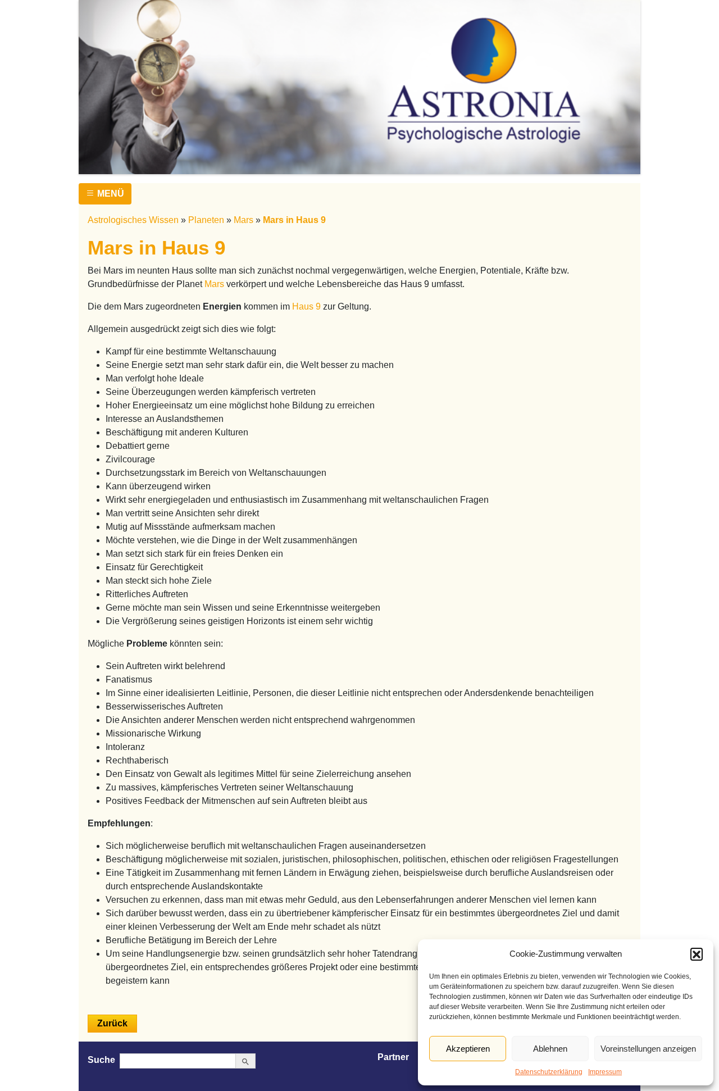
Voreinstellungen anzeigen (648, 1048)
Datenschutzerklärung (549, 1072)
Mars (243, 220)
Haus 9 (306, 306)
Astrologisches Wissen (133, 220)
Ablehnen (550, 1048)
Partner (393, 1057)
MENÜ (109, 193)
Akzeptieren (468, 1048)
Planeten (206, 220)
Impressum (605, 1072)
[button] (696, 954)
